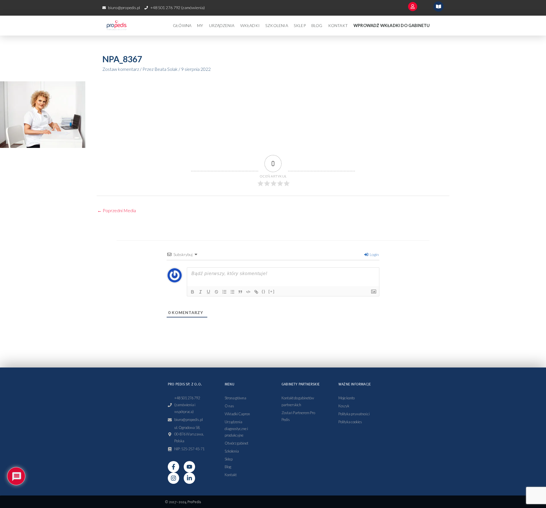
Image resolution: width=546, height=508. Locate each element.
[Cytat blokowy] (240, 291)
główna (182, 25)
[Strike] (216, 291)
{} (264, 291)
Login (374, 254)
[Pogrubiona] (193, 291)
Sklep (300, 25)
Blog (316, 25)
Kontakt (338, 25)
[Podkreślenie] (208, 291)
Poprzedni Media (116, 210)
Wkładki (250, 25)
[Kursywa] (200, 291)
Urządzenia (222, 25)
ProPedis (194, 501)
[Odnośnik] (256, 291)
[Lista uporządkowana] (224, 291)
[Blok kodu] (248, 291)
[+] (271, 291)
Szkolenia (276, 25)
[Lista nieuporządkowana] (232, 291)
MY (200, 25)
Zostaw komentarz (120, 69)
